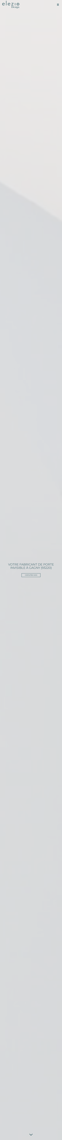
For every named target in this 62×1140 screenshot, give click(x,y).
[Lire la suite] (31, 1133)
